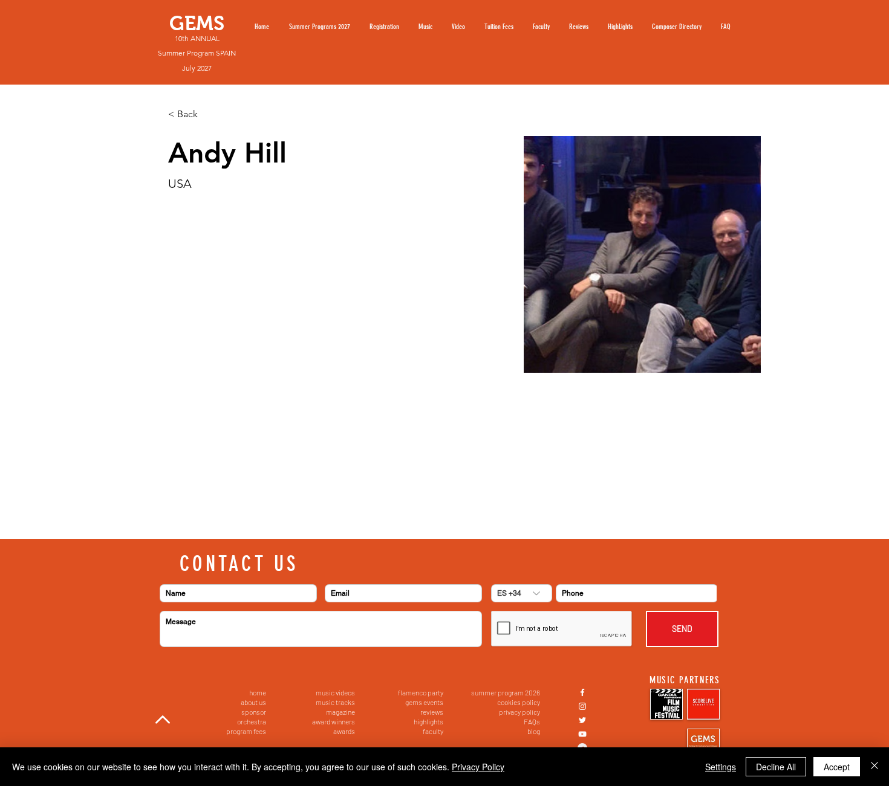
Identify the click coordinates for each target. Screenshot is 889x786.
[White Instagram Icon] (582, 706)
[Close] (874, 766)
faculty (433, 731)
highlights (428, 721)
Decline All (776, 767)
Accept (837, 767)
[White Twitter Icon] (582, 720)
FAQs (532, 721)
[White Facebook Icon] (582, 692)
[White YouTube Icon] (582, 734)
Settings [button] (720, 767)
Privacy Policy (478, 767)
